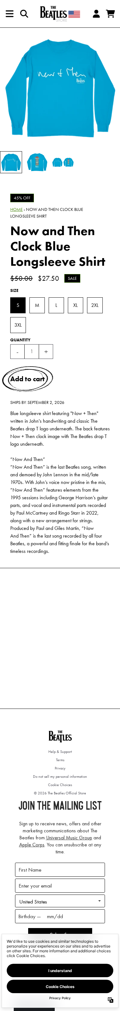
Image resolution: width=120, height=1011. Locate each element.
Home (16, 209)
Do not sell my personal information (60, 776)
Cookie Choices (60, 784)
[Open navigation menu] (10, 14)
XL (75, 305)
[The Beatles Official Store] (60, 13)
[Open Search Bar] (23, 13)
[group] (11, 162)
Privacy (60, 768)
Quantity (20, 340)
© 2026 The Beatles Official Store (60, 793)
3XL (18, 325)
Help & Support (60, 751)
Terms (60, 759)
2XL (95, 305)
